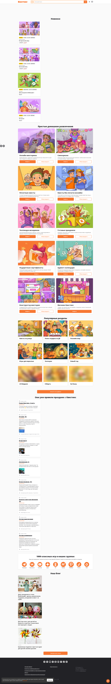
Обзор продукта (45, 161)
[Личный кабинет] (92, 2)
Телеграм (24, 567)
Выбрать (27, 161)
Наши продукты (53, 666)
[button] (1, 146)
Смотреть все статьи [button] (55, 653)
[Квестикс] (22, 2)
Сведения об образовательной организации (35, 674)
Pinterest (71, 567)
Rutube (63, 567)
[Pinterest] (61, 662)
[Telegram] (44, 662)
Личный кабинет (28, 666)
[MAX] (67, 662)
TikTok (78, 567)
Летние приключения (26, 519)
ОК (55, 567)
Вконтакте (32, 567)
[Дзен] (53, 662)
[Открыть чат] (108, 681)
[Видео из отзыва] (22, 471)
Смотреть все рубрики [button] (55, 391)
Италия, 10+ (23, 417)
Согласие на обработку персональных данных (35, 670)
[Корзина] (89, 2)
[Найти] (85, 1)
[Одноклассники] (55, 662)
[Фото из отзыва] (22, 430)
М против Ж (23, 441)
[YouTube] (50, 662)
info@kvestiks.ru (83, 671)
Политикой (25, 680)
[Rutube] (58, 662)
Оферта (26, 672)
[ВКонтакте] (47, 662)
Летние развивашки (25, 535)
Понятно (50, 680)
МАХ (87, 567)
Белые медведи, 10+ (25, 482)
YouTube (40, 567)
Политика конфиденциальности (32, 668)
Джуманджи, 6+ (24, 462)
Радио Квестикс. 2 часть (27, 403)
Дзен (48, 567)
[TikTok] (64, 662)
